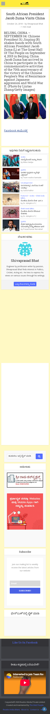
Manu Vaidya (28, 162)
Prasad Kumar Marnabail (33, 229)
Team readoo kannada (32, 177)
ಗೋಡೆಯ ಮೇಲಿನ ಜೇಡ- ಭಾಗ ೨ (32, 200)
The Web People (36, 705)
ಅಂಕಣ (23, 157)
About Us (25, 709)
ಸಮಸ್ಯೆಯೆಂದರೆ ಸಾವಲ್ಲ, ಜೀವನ (31, 159)
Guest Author (28, 190)
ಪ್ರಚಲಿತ (23, 170)
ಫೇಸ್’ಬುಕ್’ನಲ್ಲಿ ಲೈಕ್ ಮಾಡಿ (25, 613)
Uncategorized (26, 183)
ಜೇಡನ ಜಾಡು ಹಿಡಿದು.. (28, 208)
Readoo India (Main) (11, 709)
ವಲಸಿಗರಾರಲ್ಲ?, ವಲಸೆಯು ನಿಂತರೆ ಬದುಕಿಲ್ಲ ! (32, 186)
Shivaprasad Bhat (35, 24)
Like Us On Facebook (25, 642)
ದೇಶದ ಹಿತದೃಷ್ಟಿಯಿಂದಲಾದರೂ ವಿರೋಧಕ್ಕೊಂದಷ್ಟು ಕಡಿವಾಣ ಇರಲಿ (32, 225)
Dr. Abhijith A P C (29, 203)
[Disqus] (25, 325)
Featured (24, 196)
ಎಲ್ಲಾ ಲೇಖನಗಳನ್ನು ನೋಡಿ (25, 284)
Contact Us (34, 709)
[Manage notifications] (44, 709)
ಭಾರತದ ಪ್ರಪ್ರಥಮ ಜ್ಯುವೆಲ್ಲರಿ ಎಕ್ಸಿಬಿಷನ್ (30, 173)
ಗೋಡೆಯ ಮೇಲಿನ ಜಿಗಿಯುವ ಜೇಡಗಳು (30, 212)
